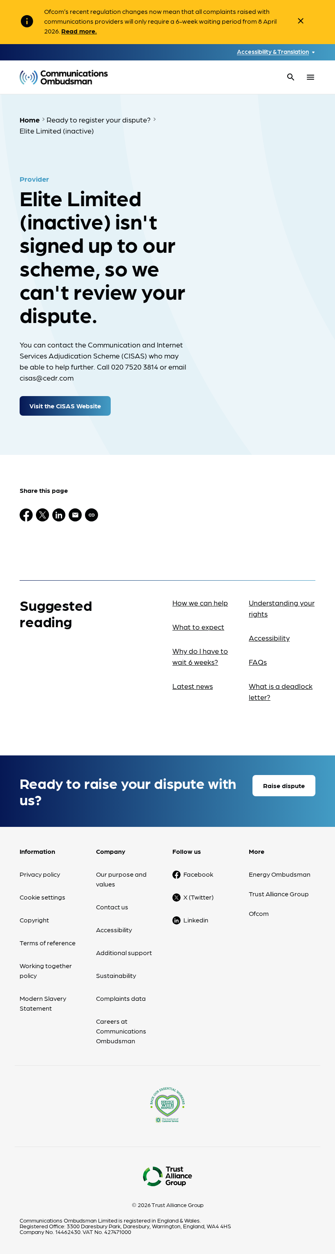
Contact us (112, 906)
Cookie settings (42, 897)
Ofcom (259, 913)
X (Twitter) (198, 897)
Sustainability (116, 975)
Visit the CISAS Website (65, 405)
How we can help (200, 602)
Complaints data (121, 998)
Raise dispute (284, 785)
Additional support (124, 952)
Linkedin (195, 919)
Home (30, 119)
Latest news (192, 685)
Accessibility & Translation (273, 51)
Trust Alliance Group (279, 893)
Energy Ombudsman (279, 874)
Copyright (34, 919)
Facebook (198, 874)
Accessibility (269, 637)
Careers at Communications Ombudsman (121, 1031)
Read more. (79, 31)
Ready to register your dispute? (99, 119)
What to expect (198, 626)
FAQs (258, 661)
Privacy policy (40, 874)
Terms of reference (48, 942)
